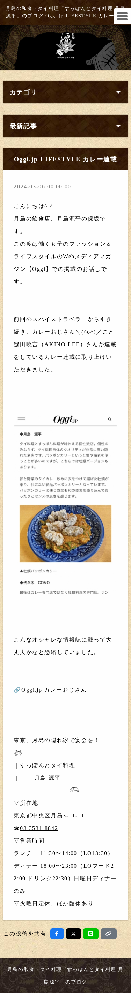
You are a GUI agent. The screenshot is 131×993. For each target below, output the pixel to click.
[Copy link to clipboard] (109, 933)
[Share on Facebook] (57, 933)
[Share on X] (73, 933)
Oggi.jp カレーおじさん (54, 690)
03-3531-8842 (39, 828)
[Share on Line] (91, 933)
